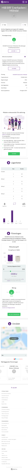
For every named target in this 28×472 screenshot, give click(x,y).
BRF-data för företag (6, 441)
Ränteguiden (4, 425)
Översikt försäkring (5, 409)
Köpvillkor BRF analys (6, 463)
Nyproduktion (4, 429)
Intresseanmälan (5, 431)
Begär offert (4, 403)
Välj (2, 355)
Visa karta (14, 338)
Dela (5, 24)
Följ (25, 24)
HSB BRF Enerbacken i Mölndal (20, 74)
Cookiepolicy (4, 461)
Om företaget (4, 451)
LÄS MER (14, 68)
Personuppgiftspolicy (6, 459)
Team (3, 453)
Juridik (3, 401)
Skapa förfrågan (5, 417)
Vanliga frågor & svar (6, 443)
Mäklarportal (4, 445)
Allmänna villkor (5, 457)
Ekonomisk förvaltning (6, 393)
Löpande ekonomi (5, 395)
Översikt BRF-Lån (5, 423)
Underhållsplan (5, 399)
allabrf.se (4, 134)
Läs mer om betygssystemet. (8, 307)
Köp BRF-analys (5, 437)
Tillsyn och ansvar (5, 413)
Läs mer (13, 51)
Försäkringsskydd (5, 411)
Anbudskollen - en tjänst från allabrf (9, 439)
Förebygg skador (5, 415)
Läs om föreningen (14, 314)
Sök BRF (14, 387)
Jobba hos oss (4, 455)
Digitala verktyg (5, 397)
